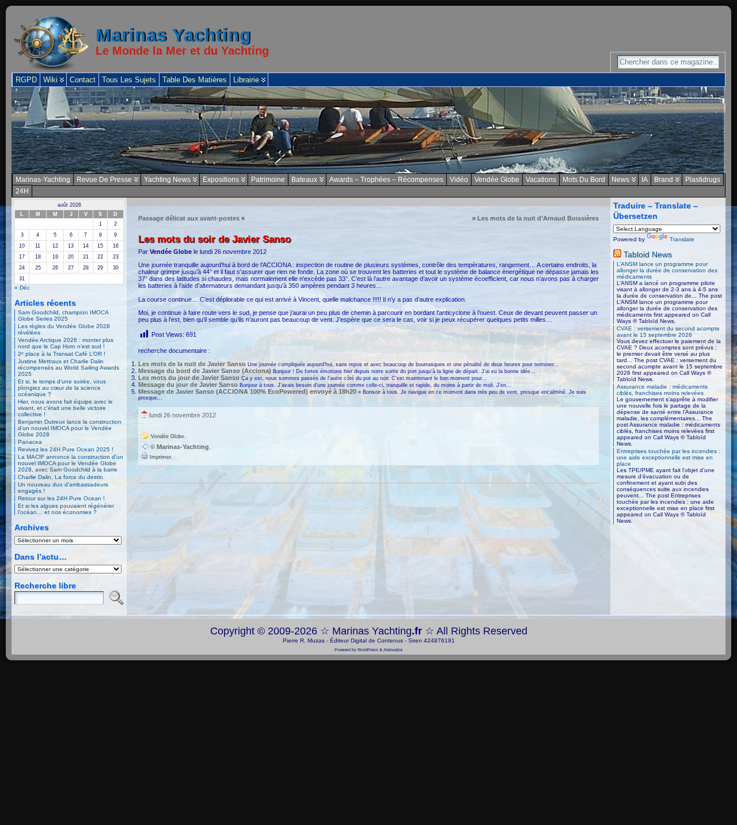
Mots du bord (584, 179)
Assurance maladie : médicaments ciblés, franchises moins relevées (662, 389)
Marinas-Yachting (43, 179)
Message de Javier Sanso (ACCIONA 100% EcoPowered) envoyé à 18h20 (247, 391)
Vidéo (459, 179)
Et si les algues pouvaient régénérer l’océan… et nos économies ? (66, 509)
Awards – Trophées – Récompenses (386, 179)
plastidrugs (702, 179)
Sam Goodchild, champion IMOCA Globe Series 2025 (63, 315)
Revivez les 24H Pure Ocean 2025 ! (65, 449)
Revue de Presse (104, 179)
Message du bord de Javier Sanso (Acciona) (204, 370)
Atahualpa (392, 650)
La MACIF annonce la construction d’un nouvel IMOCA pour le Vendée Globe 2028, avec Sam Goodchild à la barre (70, 463)
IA (644, 179)
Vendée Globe (496, 179)
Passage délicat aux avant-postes (189, 218)
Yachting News (167, 179)
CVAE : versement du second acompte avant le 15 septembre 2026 (668, 331)
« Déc (22, 287)
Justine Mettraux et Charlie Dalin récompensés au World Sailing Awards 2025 (68, 367)
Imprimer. (160, 457)
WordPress (368, 650)
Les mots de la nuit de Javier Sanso (192, 363)
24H (22, 191)
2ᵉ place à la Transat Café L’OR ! (61, 354)
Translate (682, 239)
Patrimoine (268, 179)
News (620, 179)
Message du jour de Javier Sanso (188, 384)
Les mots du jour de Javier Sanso (189, 377)
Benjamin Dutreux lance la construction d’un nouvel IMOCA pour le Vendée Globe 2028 (69, 428)
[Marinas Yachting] (368, 130)
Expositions (221, 179)
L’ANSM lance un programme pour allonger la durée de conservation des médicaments (667, 270)
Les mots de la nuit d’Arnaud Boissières (538, 218)
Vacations (541, 179)
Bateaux (304, 179)
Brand (663, 179)
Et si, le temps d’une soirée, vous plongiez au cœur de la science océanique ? (62, 387)
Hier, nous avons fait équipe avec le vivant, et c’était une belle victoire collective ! (65, 407)
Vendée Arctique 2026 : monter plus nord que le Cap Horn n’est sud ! (65, 343)
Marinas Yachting (173, 35)
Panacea (30, 442)
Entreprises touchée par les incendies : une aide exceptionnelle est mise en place (668, 457)
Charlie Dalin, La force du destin (60, 477)
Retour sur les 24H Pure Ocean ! (61, 498)
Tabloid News (648, 254)
